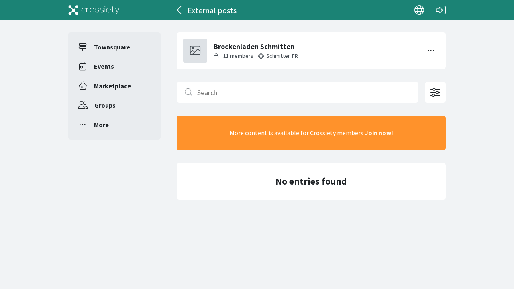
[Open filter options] (435, 92)
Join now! (379, 133)
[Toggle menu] (431, 51)
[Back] (180, 10)
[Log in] (441, 10)
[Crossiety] (93, 10)
